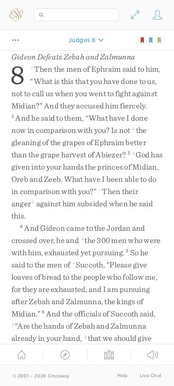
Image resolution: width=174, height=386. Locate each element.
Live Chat (150, 375)
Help (122, 375)
